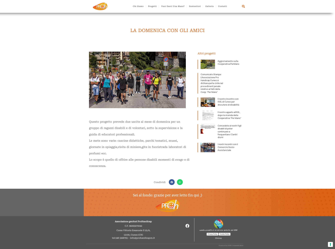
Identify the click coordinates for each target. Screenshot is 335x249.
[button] (172, 182)
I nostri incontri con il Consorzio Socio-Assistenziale (228, 147)
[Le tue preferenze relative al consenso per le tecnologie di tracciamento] (330, 244)
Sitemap (218, 238)
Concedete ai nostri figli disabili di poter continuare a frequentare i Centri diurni (229, 131)
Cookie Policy (224, 234)
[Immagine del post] (208, 64)
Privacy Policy (212, 234)
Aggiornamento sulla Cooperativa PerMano (228, 62)
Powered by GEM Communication (231, 245)
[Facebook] (187, 226)
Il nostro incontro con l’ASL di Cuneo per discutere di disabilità (228, 101)
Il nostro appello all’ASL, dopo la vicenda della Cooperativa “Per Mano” (229, 115)
